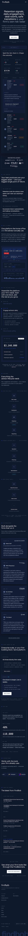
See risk (3, 895)
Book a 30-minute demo (14, 871)
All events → (6, 851)
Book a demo (14, 37)
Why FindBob (15, 895)
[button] (25, 2)
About (2, 908)
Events (2, 914)
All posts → (6, 811)
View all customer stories (14, 638)
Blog (2, 910)
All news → (5, 830)
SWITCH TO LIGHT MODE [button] (21, 923)
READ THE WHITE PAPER (7, 875)
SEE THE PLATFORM (21, 875)
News (2, 912)
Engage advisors (4, 898)
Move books (3, 900)
